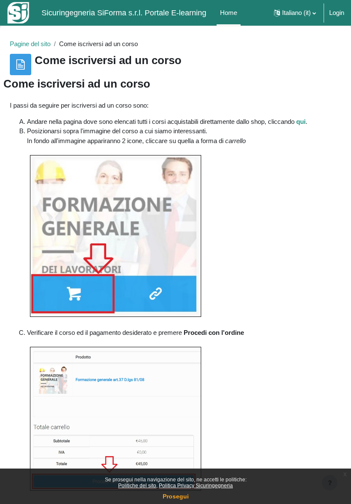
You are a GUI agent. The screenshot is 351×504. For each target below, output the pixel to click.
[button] (295, 13)
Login (336, 12)
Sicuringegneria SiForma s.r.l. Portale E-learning (124, 13)
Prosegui (176, 496)
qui (301, 121)
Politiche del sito (137, 486)
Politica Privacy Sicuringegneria (196, 486)
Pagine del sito (30, 44)
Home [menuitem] (228, 12)
